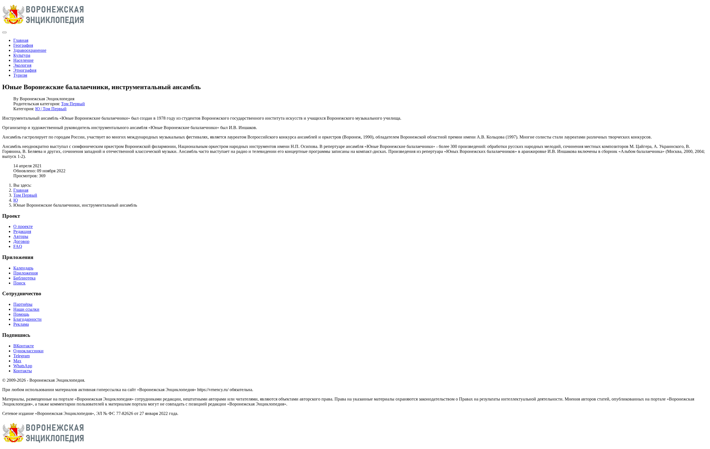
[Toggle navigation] (4, 32)
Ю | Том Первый (51, 108)
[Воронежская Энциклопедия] (43, 26)
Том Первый (73, 103)
